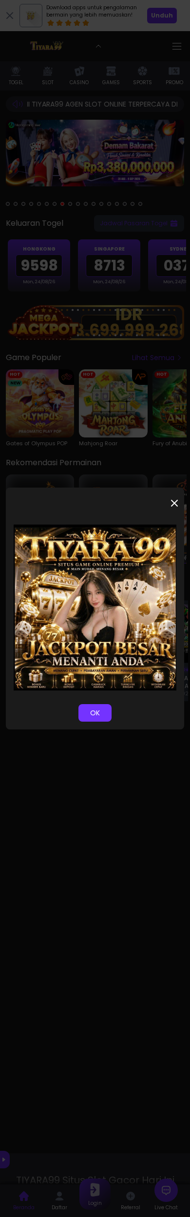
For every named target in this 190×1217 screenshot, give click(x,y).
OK (95, 713)
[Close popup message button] (174, 503)
